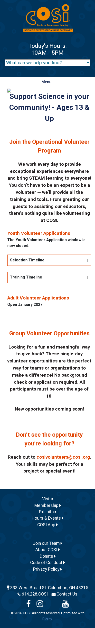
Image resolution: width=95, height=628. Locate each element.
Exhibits (47, 511)
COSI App (46, 524)
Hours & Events (47, 518)
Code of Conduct (46, 562)
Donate (47, 556)
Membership (46, 505)
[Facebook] (28, 605)
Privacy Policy (46, 569)
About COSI (46, 549)
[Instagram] (40, 605)
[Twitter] (53, 605)
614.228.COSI (35, 594)
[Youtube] (65, 605)
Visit (47, 498)
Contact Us (67, 594)
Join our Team (47, 543)
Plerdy (47, 619)
